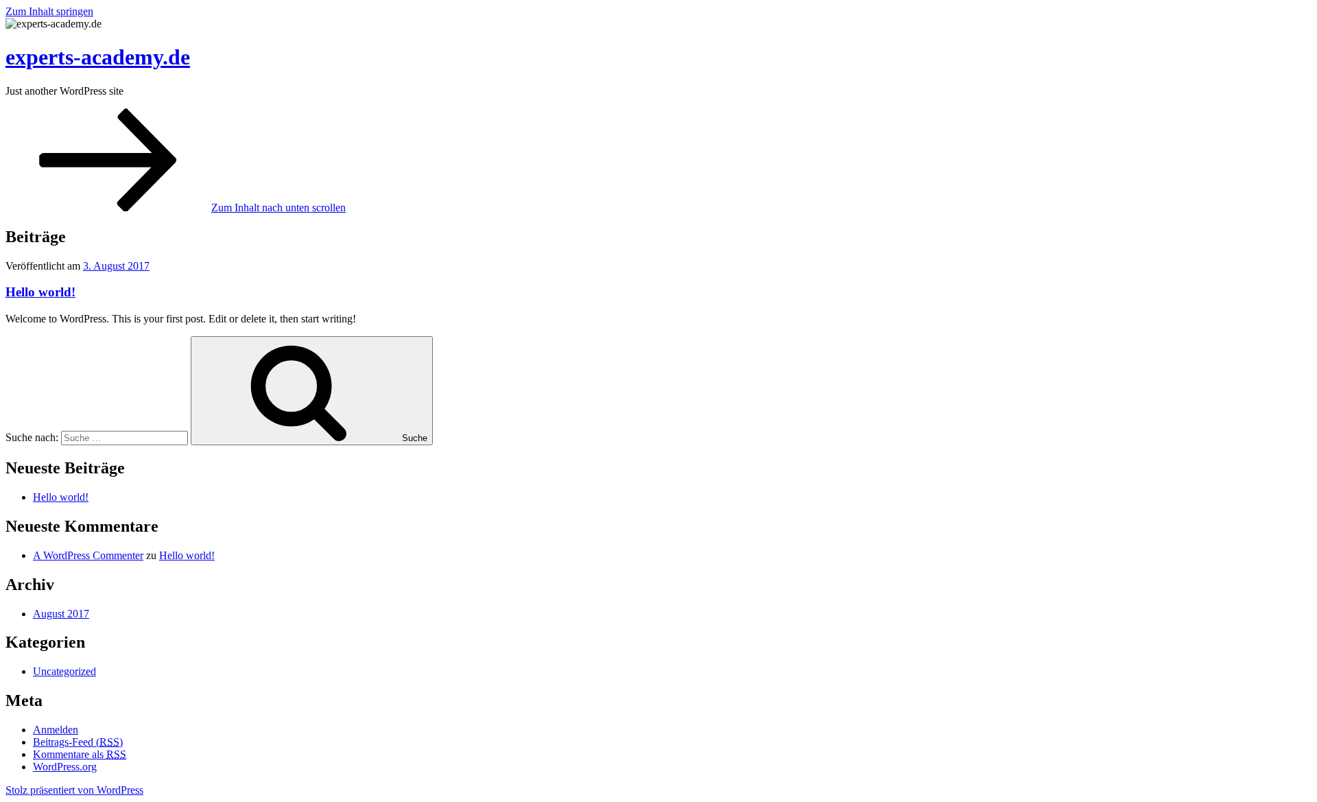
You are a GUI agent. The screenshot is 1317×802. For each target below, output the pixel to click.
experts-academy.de (97, 57)
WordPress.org (65, 766)
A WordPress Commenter (88, 555)
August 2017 (61, 614)
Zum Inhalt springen (49, 11)
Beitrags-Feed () (78, 742)
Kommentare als (79, 754)
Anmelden (55, 729)
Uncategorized (64, 671)
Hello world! (40, 292)
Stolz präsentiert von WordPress (74, 790)
